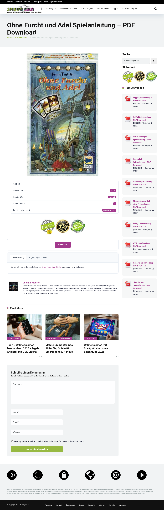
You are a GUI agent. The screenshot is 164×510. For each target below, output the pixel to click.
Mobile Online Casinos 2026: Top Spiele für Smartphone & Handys (59, 348)
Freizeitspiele (103, 8)
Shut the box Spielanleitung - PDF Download (142, 285)
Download (62, 244)
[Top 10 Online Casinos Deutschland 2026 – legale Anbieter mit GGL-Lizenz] (24, 327)
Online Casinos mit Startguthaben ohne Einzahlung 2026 (96, 348)
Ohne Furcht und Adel (51, 267)
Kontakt (10, 2)
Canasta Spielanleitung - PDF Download (143, 264)
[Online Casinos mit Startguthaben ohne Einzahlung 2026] (101, 327)
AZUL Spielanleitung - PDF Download (142, 244)
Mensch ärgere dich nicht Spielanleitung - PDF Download (142, 204)
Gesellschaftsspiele (68, 8)
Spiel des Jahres (56, 2)
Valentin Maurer (31, 282)
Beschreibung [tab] (18, 257)
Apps (115, 8)
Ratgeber (27, 2)
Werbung (48, 505)
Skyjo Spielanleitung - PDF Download (142, 99)
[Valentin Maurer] (14, 291)
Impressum (122, 505)
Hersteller (18, 2)
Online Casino (14, 338)
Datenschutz (70, 505)
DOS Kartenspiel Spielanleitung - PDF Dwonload (142, 140)
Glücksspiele (37, 2)
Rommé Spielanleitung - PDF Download (143, 183)
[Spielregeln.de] (24, 8)
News (46, 2)
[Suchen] (154, 61)
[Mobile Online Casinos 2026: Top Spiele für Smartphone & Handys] (62, 327)
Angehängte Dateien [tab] (38, 257)
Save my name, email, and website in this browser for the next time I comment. (48, 441)
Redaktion (91, 505)
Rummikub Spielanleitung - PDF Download (142, 162)
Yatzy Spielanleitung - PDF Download (142, 225)
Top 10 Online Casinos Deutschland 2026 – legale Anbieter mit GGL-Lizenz (23, 348)
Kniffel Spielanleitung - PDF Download (143, 118)
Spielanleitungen (129, 8)
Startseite (11, 37)
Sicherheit (59, 505)
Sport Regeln (87, 8)
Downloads (22, 37)
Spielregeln (51, 8)
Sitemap (82, 505)
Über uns (102, 505)
